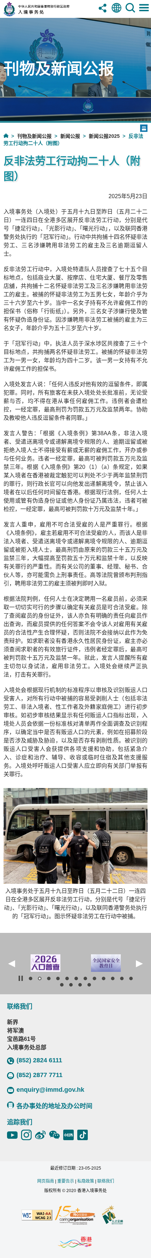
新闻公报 (70, 136)
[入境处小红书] (70, 1135)
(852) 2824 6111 (39, 1060)
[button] (11, 963)
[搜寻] (130, 13)
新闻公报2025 (104, 136)
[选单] (144, 13)
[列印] (143, 128)
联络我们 (105, 1181)
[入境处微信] (56, 1135)
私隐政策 (85, 1181)
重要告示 (65, 1181)
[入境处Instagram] (28, 1135)
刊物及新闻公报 (34, 136)
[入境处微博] (42, 1135)
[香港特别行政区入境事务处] (47, 15)
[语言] (116, 13)
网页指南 (45, 1181)
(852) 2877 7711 (40, 1074)
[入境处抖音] (84, 1135)
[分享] (103, 13)
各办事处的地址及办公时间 (54, 1106)
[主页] (10, 135)
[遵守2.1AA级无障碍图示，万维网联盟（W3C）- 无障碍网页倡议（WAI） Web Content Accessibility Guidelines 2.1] (36, 1216)
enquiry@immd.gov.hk (50, 1089)
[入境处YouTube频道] (14, 1135)
